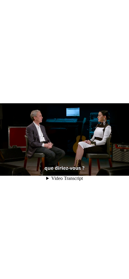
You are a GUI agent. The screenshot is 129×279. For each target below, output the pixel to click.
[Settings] (95, 168)
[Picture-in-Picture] (103, 168)
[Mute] (87, 168)
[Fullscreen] (112, 168)
